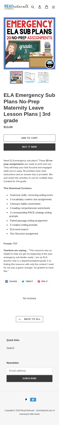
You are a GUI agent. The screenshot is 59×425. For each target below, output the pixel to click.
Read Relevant (27, 410)
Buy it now (29, 147)
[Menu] (53, 6)
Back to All (31, 319)
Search (10, 348)
